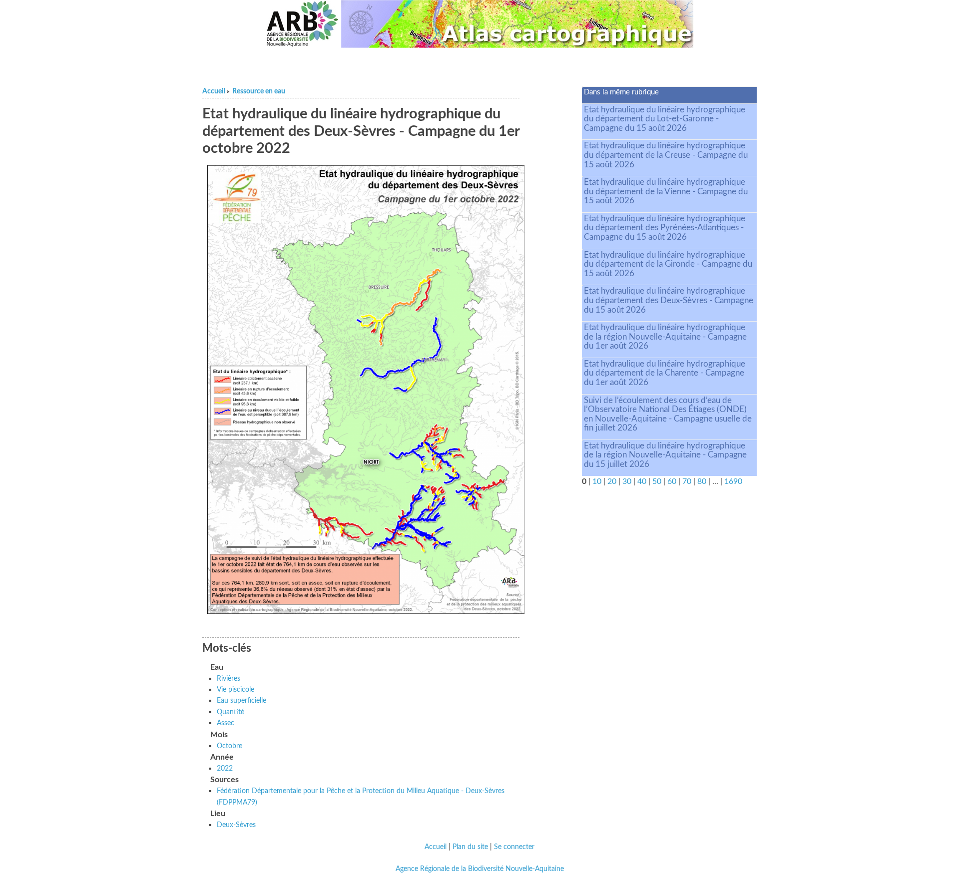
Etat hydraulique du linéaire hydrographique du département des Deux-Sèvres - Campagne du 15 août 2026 (668, 300)
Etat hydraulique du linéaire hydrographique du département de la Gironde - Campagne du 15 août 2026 (668, 264)
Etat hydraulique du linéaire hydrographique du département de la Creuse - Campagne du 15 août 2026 (666, 154)
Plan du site (470, 847)
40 (641, 481)
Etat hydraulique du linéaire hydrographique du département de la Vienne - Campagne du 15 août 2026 (666, 191)
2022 (225, 768)
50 (656, 481)
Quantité (230, 712)
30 (626, 481)
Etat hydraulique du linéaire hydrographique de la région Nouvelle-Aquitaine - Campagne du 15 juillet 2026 (665, 454)
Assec (225, 723)
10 (596, 481)
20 (611, 481)
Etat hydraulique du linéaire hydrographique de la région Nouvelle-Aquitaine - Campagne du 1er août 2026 (665, 336)
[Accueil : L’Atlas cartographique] (517, 24)
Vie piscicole (235, 689)
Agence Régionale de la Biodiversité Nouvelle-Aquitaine (480, 869)
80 (701, 481)
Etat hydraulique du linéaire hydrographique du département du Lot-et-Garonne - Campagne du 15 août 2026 (664, 118)
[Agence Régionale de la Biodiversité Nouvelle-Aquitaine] (302, 24)
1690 (733, 481)
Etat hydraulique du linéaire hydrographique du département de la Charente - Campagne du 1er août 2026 (664, 373)
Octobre (229, 746)
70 (686, 481)
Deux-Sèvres (236, 825)
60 (671, 481)
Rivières (228, 678)
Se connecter (514, 847)
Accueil (213, 91)
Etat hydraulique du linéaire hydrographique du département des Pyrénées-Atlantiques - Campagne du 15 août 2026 (664, 227)
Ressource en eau (258, 91)
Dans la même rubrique (621, 92)
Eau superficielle (241, 700)
